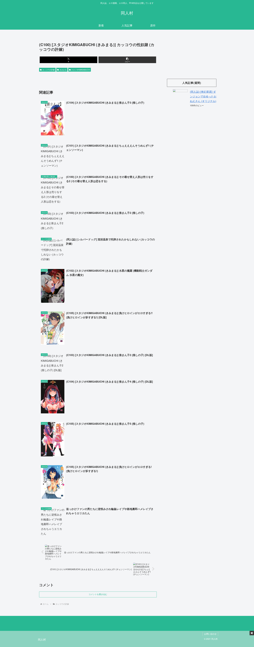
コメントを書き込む (98, 594)
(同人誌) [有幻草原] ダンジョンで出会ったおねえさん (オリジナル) (203, 96)
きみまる (63, 69)
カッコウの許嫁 (48, 69)
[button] (127, 59)
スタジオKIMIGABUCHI (80, 69)
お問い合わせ (210, 633)
